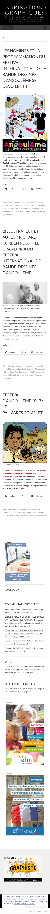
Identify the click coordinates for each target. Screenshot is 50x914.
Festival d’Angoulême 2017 (24, 513)
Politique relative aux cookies (24, 904)
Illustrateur (35, 208)
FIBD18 (5, 372)
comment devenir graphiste (20, 692)
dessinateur (18, 205)
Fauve (26, 205)
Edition (20, 366)
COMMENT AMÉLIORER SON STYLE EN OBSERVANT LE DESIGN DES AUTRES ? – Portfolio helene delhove (25, 620)
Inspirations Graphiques (27, 211)
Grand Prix (13, 372)
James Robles (10, 610)
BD (12, 205)
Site (6, 648)
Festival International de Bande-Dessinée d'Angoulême (24, 369)
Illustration (16, 202)
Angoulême (33, 202)
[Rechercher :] (44, 28)
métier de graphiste (30, 689)
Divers (14, 366)
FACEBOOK (12, 589)
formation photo (28, 673)
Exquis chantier (11, 641)
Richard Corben (34, 372)
